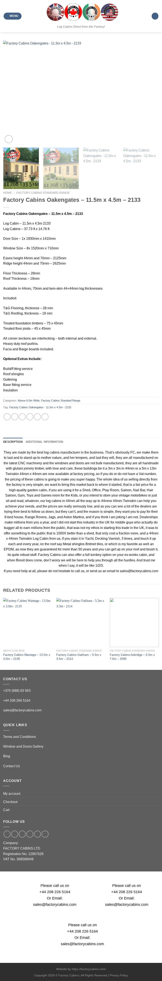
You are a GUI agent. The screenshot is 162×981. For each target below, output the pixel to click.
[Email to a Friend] (29, 416)
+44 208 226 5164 (54, 892)
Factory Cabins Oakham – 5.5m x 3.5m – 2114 (78, 656)
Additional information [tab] (44, 441)
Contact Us (11, 766)
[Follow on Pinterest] (37, 834)
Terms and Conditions (19, 737)
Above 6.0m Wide (28, 400)
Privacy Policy (119, 975)
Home (7, 192)
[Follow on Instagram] (14, 834)
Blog (6, 756)
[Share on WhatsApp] (7, 416)
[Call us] (29, 834)
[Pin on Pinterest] (37, 416)
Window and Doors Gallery (23, 746)
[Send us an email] (22, 834)
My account (11, 793)
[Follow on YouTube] (45, 834)
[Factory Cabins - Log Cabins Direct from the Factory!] (81, 12)
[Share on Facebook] (14, 416)
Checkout (10, 802)
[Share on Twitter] (22, 416)
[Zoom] (9, 139)
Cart (6, 810)
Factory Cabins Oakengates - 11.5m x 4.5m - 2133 (40, 407)
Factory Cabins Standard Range (43, 192)
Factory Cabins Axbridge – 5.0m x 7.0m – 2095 (132, 656)
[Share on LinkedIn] (45, 416)
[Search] (155, 16)
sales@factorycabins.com (22, 710)
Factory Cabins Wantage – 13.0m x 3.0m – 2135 (26, 656)
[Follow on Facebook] (7, 834)
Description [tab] (13, 441)
